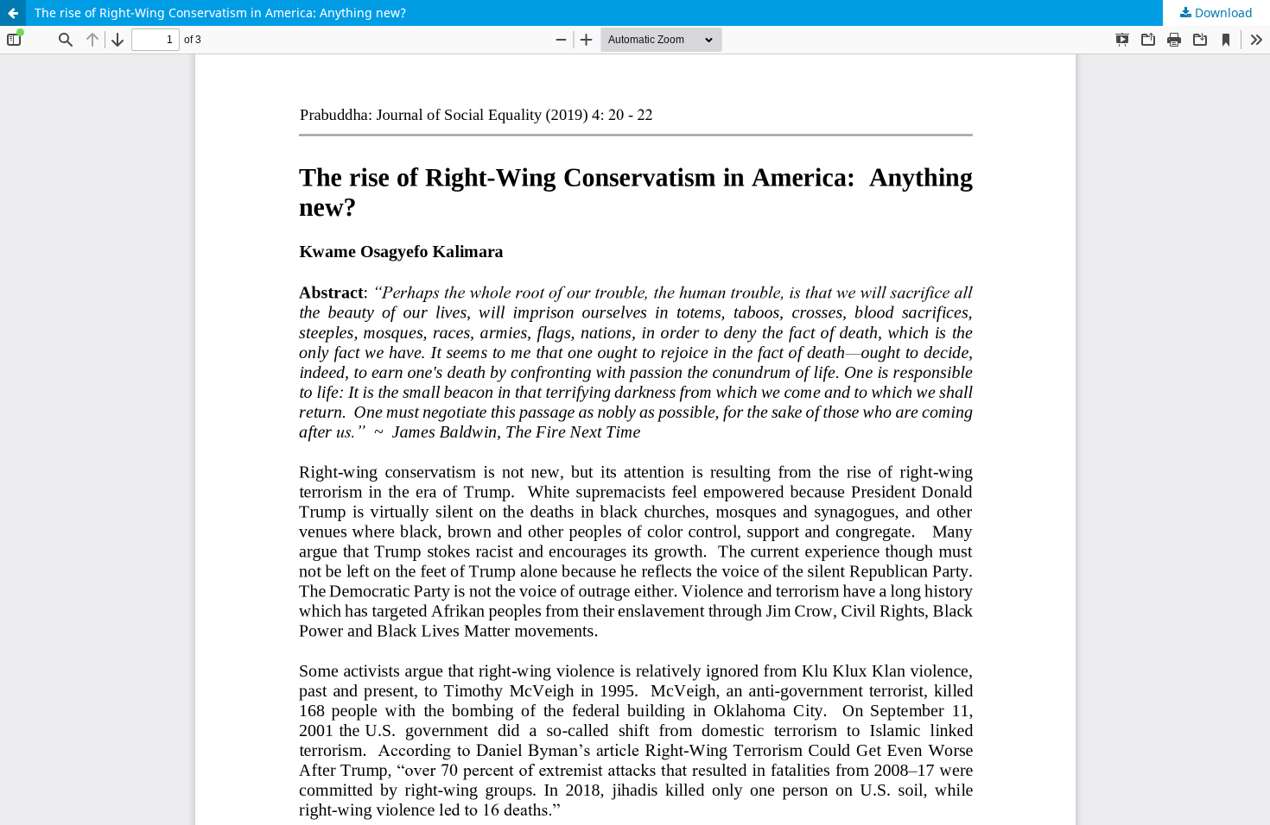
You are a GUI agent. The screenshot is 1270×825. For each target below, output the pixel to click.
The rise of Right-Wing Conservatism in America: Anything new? (220, 12)
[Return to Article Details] (13, 13)
